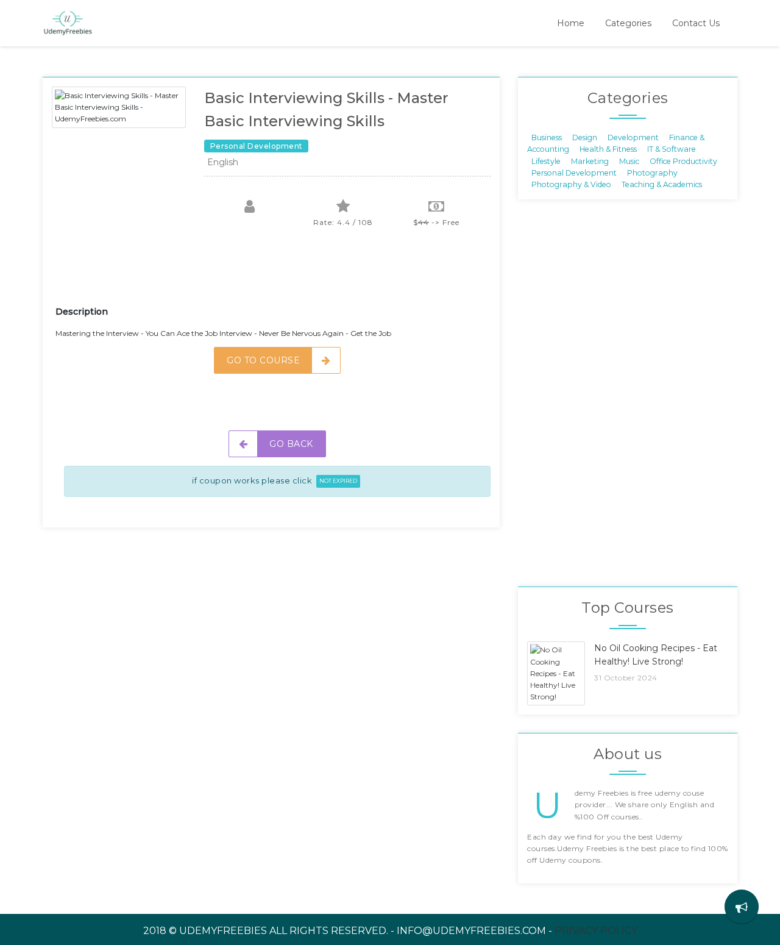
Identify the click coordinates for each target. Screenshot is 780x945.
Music (629, 160)
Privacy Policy (596, 930)
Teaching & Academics (662, 184)
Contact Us (696, 23)
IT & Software (671, 149)
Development (633, 136)
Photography (652, 172)
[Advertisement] (277, 274)
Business (546, 136)
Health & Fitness (608, 149)
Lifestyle (546, 160)
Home (570, 23)
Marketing (590, 160)
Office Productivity (683, 160)
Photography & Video (571, 184)
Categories (628, 23)
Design (584, 136)
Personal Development (574, 172)
